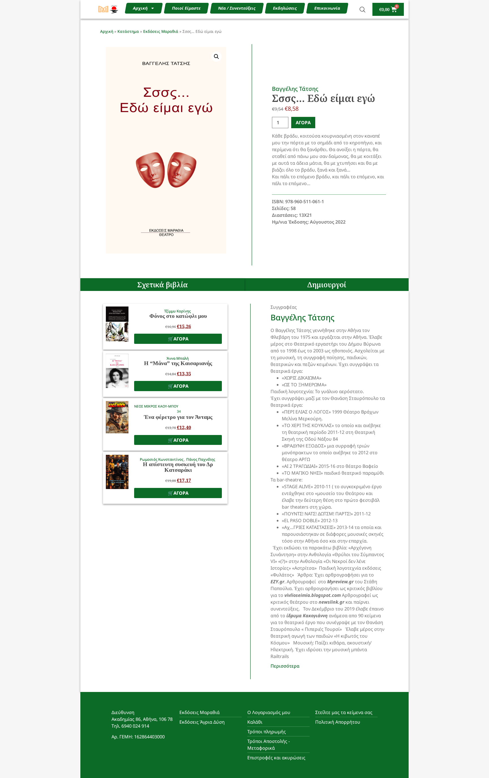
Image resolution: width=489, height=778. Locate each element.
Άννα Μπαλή (177, 358)
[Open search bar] (362, 9)
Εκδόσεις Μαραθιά (160, 31)
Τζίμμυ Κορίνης (177, 311)
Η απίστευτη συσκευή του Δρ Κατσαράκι (178, 467)
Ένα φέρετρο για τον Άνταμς (178, 417)
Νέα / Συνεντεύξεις (237, 8)
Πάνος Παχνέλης (200, 459)
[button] (216, 57)
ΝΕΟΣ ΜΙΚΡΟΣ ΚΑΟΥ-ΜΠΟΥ (156, 406)
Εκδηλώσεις (285, 8)
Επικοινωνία (327, 8)
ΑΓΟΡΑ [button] (180, 339)
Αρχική (140, 8)
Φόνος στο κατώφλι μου (178, 316)
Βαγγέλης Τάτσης (295, 89)
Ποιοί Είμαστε (186, 8)
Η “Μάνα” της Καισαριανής (178, 363)
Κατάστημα (128, 31)
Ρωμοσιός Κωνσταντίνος (162, 459)
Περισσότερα (285, 666)
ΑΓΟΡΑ (303, 122)
